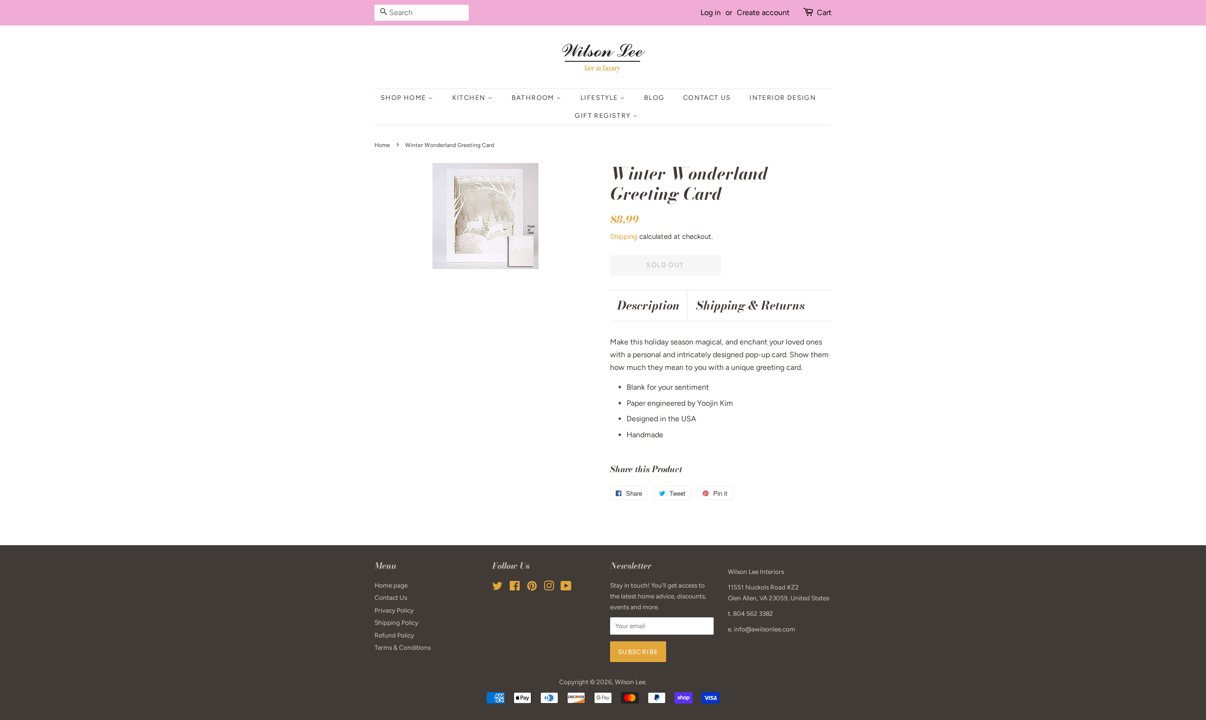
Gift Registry (604, 116)
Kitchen (470, 98)
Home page (391, 585)
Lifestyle (600, 98)
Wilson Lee (630, 682)
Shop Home (404, 98)
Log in (711, 12)
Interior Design (783, 98)
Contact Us (707, 98)
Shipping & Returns (750, 305)
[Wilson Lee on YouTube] (566, 587)
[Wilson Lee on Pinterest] (532, 587)
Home (382, 145)
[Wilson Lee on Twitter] (497, 587)
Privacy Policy (394, 610)
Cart (824, 12)
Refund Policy (394, 635)
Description (648, 305)
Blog (654, 98)
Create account (763, 12)
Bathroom (534, 98)
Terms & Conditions (403, 647)
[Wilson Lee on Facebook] (514, 587)
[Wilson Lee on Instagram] (549, 587)
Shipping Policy (396, 622)
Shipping (623, 236)
